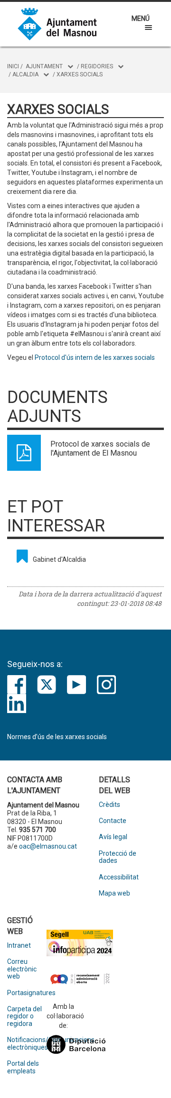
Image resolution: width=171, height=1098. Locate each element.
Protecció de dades (117, 857)
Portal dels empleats (23, 1067)
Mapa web (114, 893)
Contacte (112, 820)
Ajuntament (44, 66)
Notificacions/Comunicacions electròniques (27, 1043)
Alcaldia (25, 74)
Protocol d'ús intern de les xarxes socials (95, 357)
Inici (13, 66)
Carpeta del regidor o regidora (24, 1016)
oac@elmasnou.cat (48, 846)
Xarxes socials (80, 74)
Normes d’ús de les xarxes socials (57, 737)
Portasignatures (27, 993)
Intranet (19, 945)
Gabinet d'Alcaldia (59, 559)
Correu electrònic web (22, 969)
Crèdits (109, 804)
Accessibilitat (118, 877)
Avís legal (113, 837)
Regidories (97, 66)
